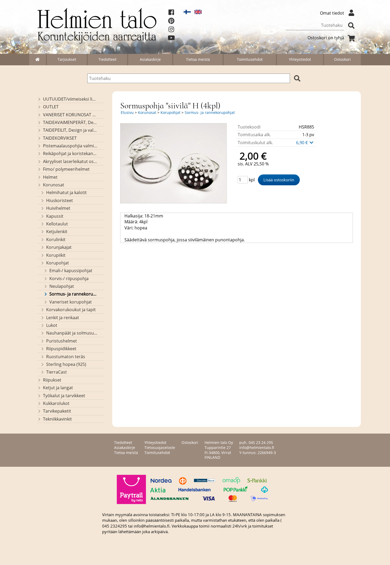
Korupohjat (57, 263)
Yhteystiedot (300, 59)
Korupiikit (56, 255)
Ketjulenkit (56, 231)
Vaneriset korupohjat (70, 302)
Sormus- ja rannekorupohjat (73, 294)
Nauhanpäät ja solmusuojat (71, 333)
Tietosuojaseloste (159, 447)
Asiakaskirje (150, 59)
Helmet (50, 177)
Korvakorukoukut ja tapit (71, 310)
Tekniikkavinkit (57, 419)
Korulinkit (56, 239)
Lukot (51, 325)
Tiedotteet (107, 59)
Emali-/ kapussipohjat (70, 270)
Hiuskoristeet (59, 200)
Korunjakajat (59, 247)
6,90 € (302, 142)
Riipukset (52, 380)
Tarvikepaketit (57, 411)
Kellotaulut (57, 224)
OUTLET (51, 107)
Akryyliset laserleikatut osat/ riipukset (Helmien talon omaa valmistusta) (70, 161)
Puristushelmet (61, 341)
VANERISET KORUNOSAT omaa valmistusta (70, 115)
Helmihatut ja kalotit (66, 192)
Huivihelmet (58, 208)
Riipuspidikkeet (61, 349)
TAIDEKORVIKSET (60, 138)
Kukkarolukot (56, 403)
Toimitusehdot (250, 59)
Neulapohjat (61, 286)
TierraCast (56, 372)
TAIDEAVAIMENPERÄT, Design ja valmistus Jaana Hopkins (70, 122)
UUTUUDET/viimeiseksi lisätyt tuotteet (70, 99)
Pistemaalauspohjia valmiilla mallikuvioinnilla (70, 146)
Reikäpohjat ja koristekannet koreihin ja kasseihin (70, 153)
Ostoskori (342, 59)
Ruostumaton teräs (65, 356)
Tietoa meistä (198, 59)
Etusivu (127, 112)
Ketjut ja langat (58, 388)
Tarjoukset (67, 59)
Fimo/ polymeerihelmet (66, 169)
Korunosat (53, 185)
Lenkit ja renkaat (62, 317)
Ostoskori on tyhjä (325, 38)
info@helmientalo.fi (256, 447)
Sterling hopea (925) (66, 364)
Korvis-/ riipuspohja (69, 278)
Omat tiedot (332, 13)
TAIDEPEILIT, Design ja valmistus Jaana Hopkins (70, 130)
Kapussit (54, 216)
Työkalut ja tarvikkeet (64, 396)
